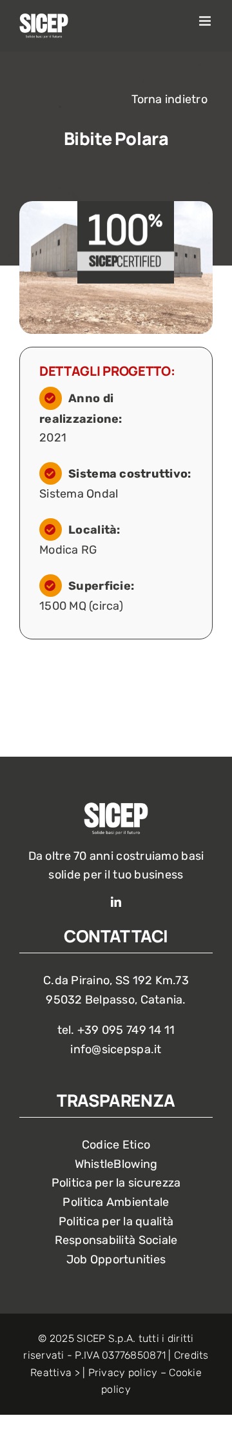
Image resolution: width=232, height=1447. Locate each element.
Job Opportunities (116, 1259)
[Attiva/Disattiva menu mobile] (206, 21)
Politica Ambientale (116, 1202)
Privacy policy (123, 1372)
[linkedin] (116, 902)
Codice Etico (116, 1145)
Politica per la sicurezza (116, 1183)
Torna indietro (169, 99)
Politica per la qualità (116, 1221)
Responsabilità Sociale (116, 1240)
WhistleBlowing (116, 1164)
